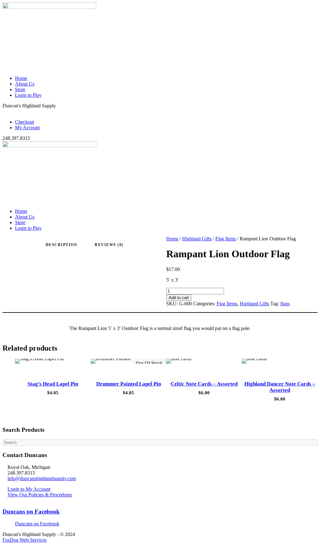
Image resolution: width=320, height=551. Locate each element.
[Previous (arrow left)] (11, 275)
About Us (24, 83)
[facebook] (8, 111)
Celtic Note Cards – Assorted (204, 384)
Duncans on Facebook (31, 511)
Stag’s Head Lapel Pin (53, 384)
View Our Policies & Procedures (40, 494)
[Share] (285, 7)
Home (21, 78)
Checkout (24, 122)
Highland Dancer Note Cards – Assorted (279, 387)
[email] (4, 111)
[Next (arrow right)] (309, 275)
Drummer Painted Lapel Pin (128, 384)
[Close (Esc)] (299, 7)
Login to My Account (29, 489)
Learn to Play (28, 95)
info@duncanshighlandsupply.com (42, 478)
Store (20, 89)
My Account (27, 127)
